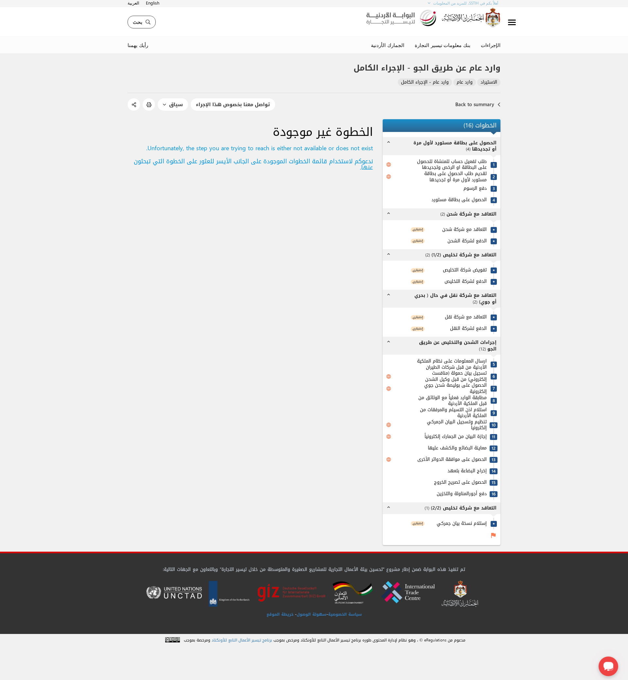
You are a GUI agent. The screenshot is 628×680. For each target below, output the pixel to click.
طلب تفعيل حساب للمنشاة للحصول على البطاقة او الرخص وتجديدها (452, 165)
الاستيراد (488, 82)
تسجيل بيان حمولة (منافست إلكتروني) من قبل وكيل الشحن (456, 376)
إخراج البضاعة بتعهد (467, 471)
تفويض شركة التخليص (465, 270)
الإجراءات (490, 45)
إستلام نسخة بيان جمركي (462, 524)
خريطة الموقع (280, 614)
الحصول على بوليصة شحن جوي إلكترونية (455, 388)
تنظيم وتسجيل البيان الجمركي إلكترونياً (457, 425)
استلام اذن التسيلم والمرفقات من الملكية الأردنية (453, 413)
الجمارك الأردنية (387, 45)
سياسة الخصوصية (345, 614)
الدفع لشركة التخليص (466, 282)
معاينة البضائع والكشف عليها (457, 448)
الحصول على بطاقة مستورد (459, 200)
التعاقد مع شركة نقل (466, 317)
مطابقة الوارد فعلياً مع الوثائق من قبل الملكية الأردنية (452, 401)
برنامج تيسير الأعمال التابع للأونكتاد (242, 640)
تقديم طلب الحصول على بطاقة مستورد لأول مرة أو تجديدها (455, 177)
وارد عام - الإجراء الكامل (425, 82)
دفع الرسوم (475, 189)
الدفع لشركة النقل (468, 329)
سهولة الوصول (311, 614)
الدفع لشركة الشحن (467, 241)
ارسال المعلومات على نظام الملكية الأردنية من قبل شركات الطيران (452, 364)
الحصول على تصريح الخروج (460, 482)
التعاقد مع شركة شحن (464, 230)
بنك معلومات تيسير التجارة (442, 45)
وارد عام (465, 82)
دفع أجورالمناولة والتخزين (462, 494)
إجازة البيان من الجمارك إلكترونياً (456, 437)
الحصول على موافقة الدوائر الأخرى (452, 460)
